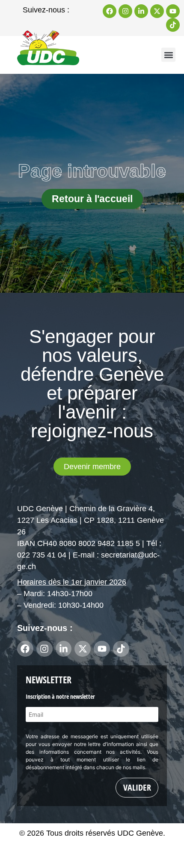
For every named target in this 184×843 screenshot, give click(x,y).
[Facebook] (109, 11)
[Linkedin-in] (141, 11)
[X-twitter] (157, 11)
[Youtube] (173, 11)
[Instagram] (125, 11)
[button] (168, 55)
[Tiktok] (173, 25)
